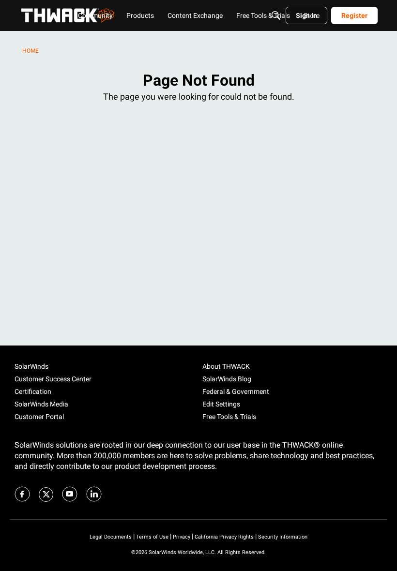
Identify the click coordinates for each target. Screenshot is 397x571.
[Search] (276, 15)
